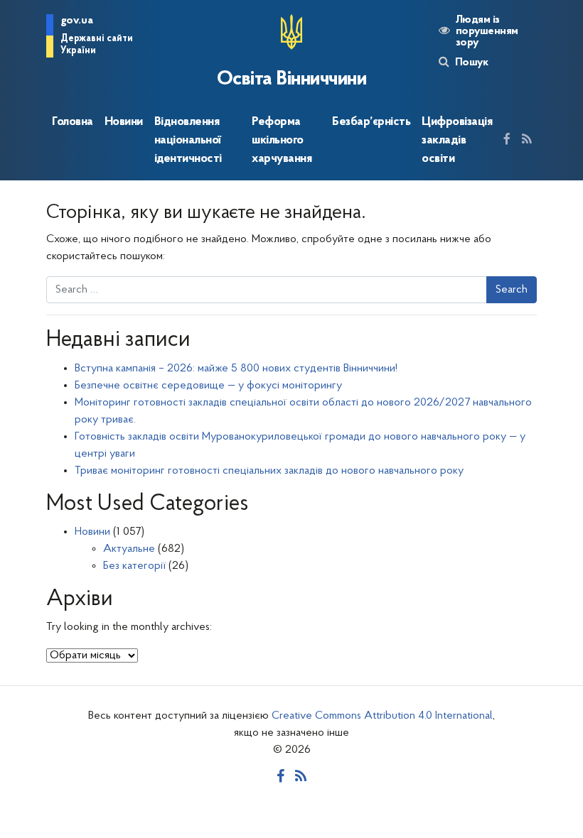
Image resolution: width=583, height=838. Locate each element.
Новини (124, 122)
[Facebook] (507, 141)
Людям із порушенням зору (487, 31)
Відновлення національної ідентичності (188, 140)
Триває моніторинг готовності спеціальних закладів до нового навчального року (269, 471)
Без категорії (134, 566)
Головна (72, 122)
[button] (95, 38)
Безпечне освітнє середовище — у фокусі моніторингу (208, 385)
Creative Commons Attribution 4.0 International (382, 716)
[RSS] (526, 141)
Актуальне (129, 549)
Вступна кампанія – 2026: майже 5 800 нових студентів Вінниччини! (236, 368)
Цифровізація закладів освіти (457, 140)
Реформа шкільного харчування (281, 140)
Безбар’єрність (371, 122)
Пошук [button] (471, 62)
